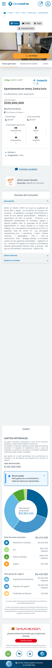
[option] (14, 23)
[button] (26, 201)
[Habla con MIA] (42, 654)
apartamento (43, 13)
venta (11, 13)
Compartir (41, 80)
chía (17, 13)
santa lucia (32, 13)
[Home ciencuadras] (19, 4)
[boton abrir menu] (3, 4)
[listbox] (26, 26)
